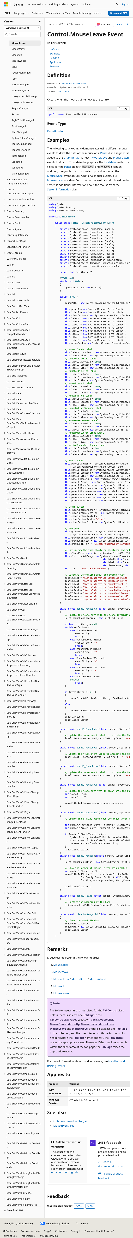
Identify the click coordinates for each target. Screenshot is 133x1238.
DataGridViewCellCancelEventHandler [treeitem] (23, 647)
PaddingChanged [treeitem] (21, 72)
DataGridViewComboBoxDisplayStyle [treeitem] (23, 1115)
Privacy (74, 1231)
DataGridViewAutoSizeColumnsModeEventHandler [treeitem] (23, 510)
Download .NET (118, 13)
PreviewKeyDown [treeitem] (21, 90)
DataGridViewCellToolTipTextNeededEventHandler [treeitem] (23, 865)
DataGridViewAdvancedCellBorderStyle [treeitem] (23, 451)
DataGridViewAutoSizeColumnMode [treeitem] (22, 460)
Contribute (61, 1231)
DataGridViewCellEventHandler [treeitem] (23, 706)
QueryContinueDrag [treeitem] (23, 102)
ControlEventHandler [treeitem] (17, 217)
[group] (88, 572)
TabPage (88, 1015)
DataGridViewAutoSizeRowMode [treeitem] (23, 540)
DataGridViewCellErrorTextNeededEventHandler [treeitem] (23, 693)
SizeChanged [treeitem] (19, 126)
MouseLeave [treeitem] (19, 43)
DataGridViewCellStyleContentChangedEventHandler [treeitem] (23, 829)
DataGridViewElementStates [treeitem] (21, 1204)
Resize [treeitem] (15, 114)
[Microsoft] (6, 4)
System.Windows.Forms (75, 83)
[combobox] (22, 28)
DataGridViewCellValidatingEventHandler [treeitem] (23, 885)
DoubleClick (106, 1019)
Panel (103, 153)
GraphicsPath (72, 157)
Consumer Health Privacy (98, 1231)
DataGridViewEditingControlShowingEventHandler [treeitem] (23, 1185)
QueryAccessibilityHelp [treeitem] (24, 96)
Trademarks (27, 1235)
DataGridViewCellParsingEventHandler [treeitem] (23, 784)
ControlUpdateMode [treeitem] (17, 234)
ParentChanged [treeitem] (20, 84)
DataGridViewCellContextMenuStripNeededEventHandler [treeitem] (23, 673)
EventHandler (55, 131)
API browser (73, 24)
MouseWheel (55, 176)
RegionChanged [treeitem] (20, 108)
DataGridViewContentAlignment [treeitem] (23, 1135)
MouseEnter (60, 965)
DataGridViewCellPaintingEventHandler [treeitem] (23, 764)
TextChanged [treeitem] (19, 155)
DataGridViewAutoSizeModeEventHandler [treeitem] (23, 530)
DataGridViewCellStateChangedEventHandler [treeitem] (22, 804)
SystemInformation (59, 189)
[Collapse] (40, 21)
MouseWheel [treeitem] (19, 60)
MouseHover (55, 180)
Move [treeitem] (15, 66)
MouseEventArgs (63, 1125)
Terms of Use (10, 1235)
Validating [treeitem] (17, 167)
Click (94, 1019)
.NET (60, 24)
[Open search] (117, 4)
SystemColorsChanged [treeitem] (24, 138)
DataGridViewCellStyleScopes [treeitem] (22, 847)
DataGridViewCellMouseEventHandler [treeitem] (23, 744)
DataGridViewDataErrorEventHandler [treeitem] (22, 1165)
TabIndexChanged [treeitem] (22, 143)
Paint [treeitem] (14, 78)
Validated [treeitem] (17, 161)
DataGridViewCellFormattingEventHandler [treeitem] (23, 724)
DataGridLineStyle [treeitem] (16, 353)
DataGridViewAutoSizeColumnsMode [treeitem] (23, 490)
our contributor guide (64, 1172)
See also (54, 66)
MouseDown (121, 157)
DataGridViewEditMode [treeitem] (19, 1192)
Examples (55, 53)
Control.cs (62, 91)
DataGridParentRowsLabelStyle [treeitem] (23, 359)
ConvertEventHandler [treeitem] (18, 246)
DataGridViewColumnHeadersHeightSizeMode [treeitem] (23, 1040)
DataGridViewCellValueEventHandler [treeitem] (23, 905)
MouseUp (59, 986)
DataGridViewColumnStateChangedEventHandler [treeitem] (22, 1066)
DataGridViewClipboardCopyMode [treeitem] (22, 940)
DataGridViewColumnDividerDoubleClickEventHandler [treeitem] (23, 982)
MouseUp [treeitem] (17, 54)
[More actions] (127, 24)
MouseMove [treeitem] (18, 48)
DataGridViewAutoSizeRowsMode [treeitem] (23, 550)
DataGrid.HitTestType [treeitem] (18, 306)
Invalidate (110, 162)
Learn (51, 24)
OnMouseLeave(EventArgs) (70, 1121)
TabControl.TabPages (63, 1019)
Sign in (125, 4)
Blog (46, 1231)
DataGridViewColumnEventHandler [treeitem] (23, 1002)
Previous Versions (30, 1231)
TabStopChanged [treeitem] (21, 149)
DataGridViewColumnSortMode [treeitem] (23, 1048)
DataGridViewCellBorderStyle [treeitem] (22, 629)
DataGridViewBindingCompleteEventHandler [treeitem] (23, 575)
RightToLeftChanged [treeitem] (23, 120)
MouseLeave (61, 993)
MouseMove (99, 157)
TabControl (110, 1010)
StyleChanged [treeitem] (19, 132)
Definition (55, 49)
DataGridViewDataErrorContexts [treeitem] (23, 1145)
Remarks (54, 57)
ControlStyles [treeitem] (13, 229)
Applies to (55, 62)
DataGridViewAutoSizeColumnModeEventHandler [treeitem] (22, 480)
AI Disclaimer (10, 1231)
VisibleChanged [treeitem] (20, 173)
